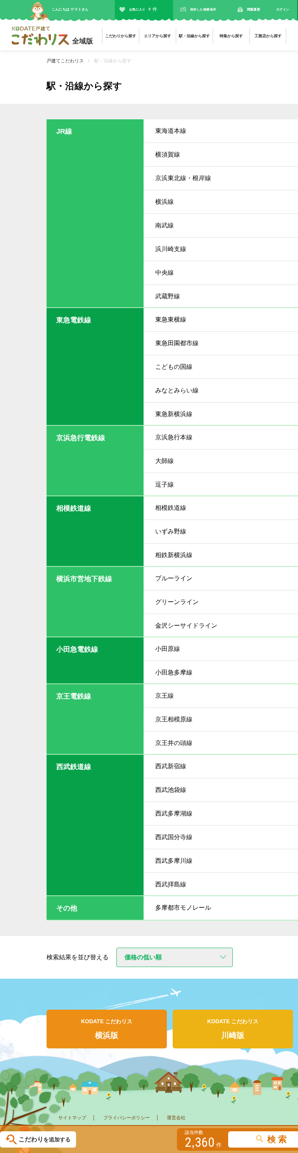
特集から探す (231, 36)
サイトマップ (72, 1117)
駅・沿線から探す (194, 36)
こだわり (45, 1139)
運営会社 (176, 1117)
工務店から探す (268, 36)
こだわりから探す (120, 36)
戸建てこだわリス (65, 61)
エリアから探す (157, 36)
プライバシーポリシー (126, 1117)
